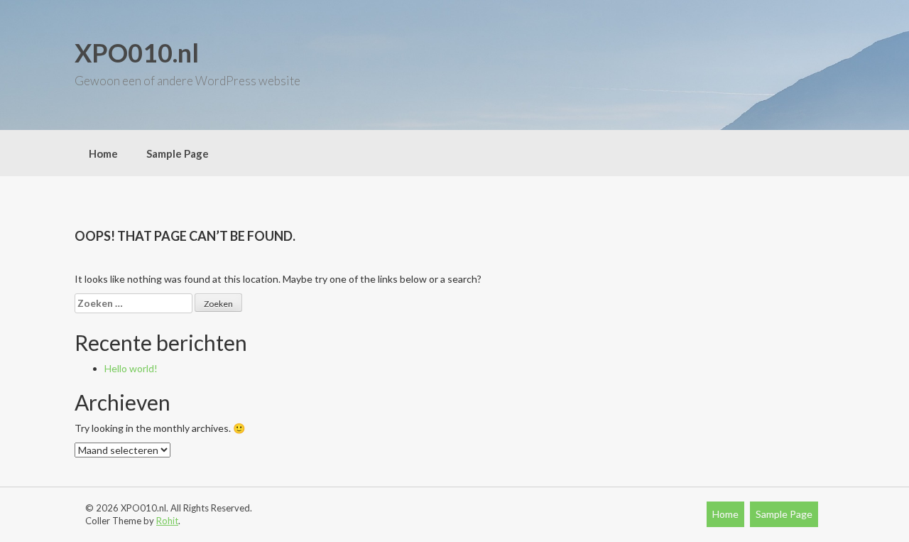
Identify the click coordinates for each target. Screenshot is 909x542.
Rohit (167, 520)
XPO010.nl (137, 52)
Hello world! (131, 368)
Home (103, 153)
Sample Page (177, 153)
